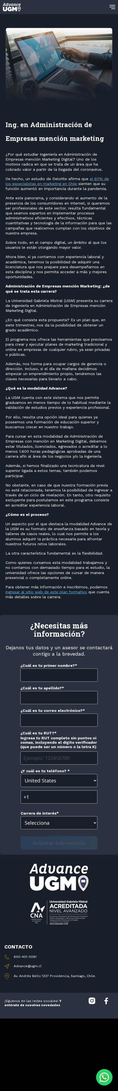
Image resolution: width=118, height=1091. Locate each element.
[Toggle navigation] (112, 7)
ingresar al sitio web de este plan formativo (46, 592)
